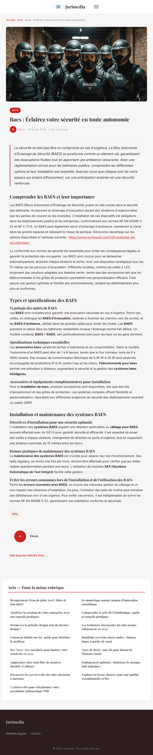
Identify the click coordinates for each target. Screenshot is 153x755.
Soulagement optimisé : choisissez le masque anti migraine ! (111, 664)
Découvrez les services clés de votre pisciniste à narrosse (40, 676)
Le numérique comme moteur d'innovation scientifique (110, 602)
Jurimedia (75, 7)
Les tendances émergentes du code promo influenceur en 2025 (109, 627)
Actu (20, 19)
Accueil (10, 19)
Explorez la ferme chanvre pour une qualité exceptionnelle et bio (110, 676)
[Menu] (96, 7)
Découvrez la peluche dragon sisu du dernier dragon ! (39, 627)
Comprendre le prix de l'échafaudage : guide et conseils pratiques (111, 614)
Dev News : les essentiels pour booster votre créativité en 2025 (39, 652)
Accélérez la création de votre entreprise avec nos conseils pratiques (40, 614)
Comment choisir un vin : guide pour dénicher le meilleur (40, 639)
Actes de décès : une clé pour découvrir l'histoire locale (107, 652)
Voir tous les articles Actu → (29, 555)
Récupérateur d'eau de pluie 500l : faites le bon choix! (38, 602)
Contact (36, 733)
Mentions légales (16, 733)
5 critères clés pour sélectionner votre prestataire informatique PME (34, 689)
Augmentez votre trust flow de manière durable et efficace (35, 664)
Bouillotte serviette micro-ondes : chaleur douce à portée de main (109, 639)
